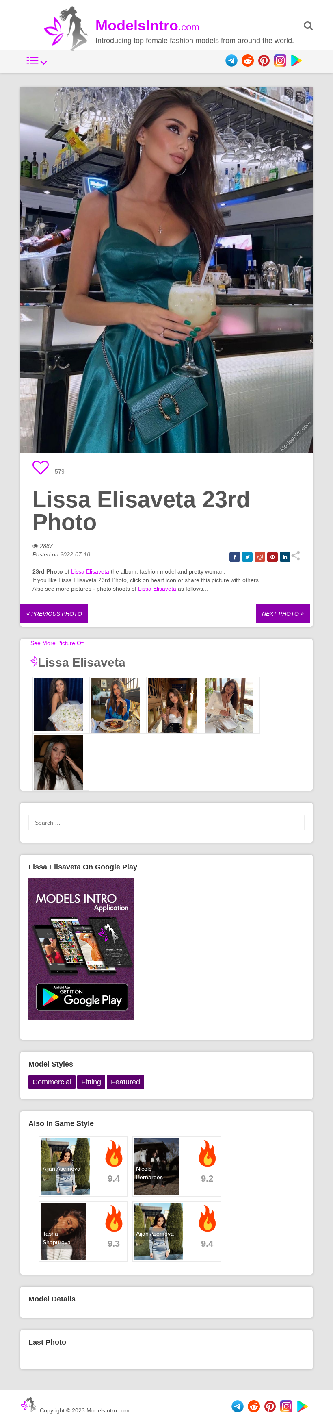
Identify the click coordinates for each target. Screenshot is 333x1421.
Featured (125, 1082)
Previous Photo (56, 614)
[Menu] (37, 64)
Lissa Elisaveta (90, 571)
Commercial (51, 1082)
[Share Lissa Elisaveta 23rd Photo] (295, 558)
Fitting (91, 1082)
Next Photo (281, 614)
